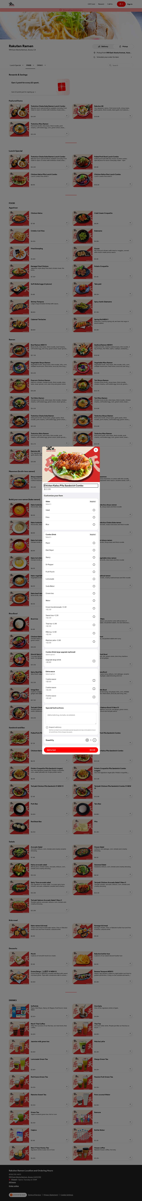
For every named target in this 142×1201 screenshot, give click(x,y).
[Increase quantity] (94, 740)
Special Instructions (55, 708)
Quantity (50, 740)
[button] (71, 464)
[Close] (96, 450)
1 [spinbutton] (90, 740)
